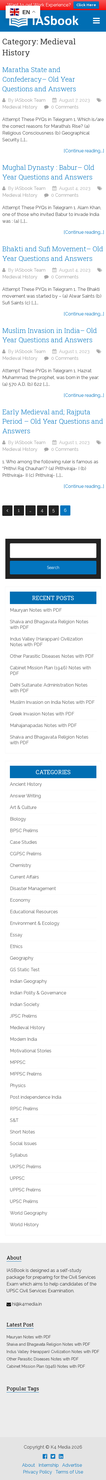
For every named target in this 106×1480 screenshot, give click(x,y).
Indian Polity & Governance (38, 993)
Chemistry (20, 865)
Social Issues (23, 1143)
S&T (14, 1120)
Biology (18, 819)
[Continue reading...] (84, 150)
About (28, 1465)
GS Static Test (25, 969)
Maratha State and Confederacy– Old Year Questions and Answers (39, 79)
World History (24, 1224)
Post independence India (35, 1097)
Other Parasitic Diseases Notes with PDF (52, 656)
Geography (21, 958)
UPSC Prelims (24, 1201)
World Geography (28, 1213)
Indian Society (24, 1004)
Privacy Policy (37, 1472)
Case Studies (23, 842)
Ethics (16, 946)
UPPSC (17, 1178)
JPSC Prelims (23, 1016)
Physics (18, 1085)
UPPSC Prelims (25, 1190)
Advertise (72, 1465)
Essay (16, 935)
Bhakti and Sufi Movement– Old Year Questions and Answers (52, 253)
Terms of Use (69, 1472)
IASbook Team (30, 100)
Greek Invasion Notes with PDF (42, 714)
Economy (20, 900)
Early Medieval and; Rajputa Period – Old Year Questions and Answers (52, 421)
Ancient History (26, 784)
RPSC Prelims (24, 1108)
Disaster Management (33, 888)
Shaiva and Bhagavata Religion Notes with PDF (48, 1344)
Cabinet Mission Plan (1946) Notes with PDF (46, 1366)
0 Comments (65, 107)
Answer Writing (25, 796)
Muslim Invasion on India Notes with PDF (52, 702)
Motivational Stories (30, 1050)
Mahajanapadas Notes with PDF (43, 725)
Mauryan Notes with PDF (36, 610)
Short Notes (22, 1132)
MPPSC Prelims (26, 1074)
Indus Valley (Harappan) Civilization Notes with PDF (53, 1351)
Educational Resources (34, 911)
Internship (48, 1465)
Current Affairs (24, 877)
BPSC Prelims (24, 830)
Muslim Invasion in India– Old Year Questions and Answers (49, 335)
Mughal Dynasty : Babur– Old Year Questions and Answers (48, 172)
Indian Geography (28, 981)
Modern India (23, 1039)
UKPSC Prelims (25, 1166)
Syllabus (19, 1155)
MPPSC (17, 1062)
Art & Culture (23, 807)
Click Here (86, 5)
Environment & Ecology (34, 923)
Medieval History (19, 107)
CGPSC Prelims (26, 853)
